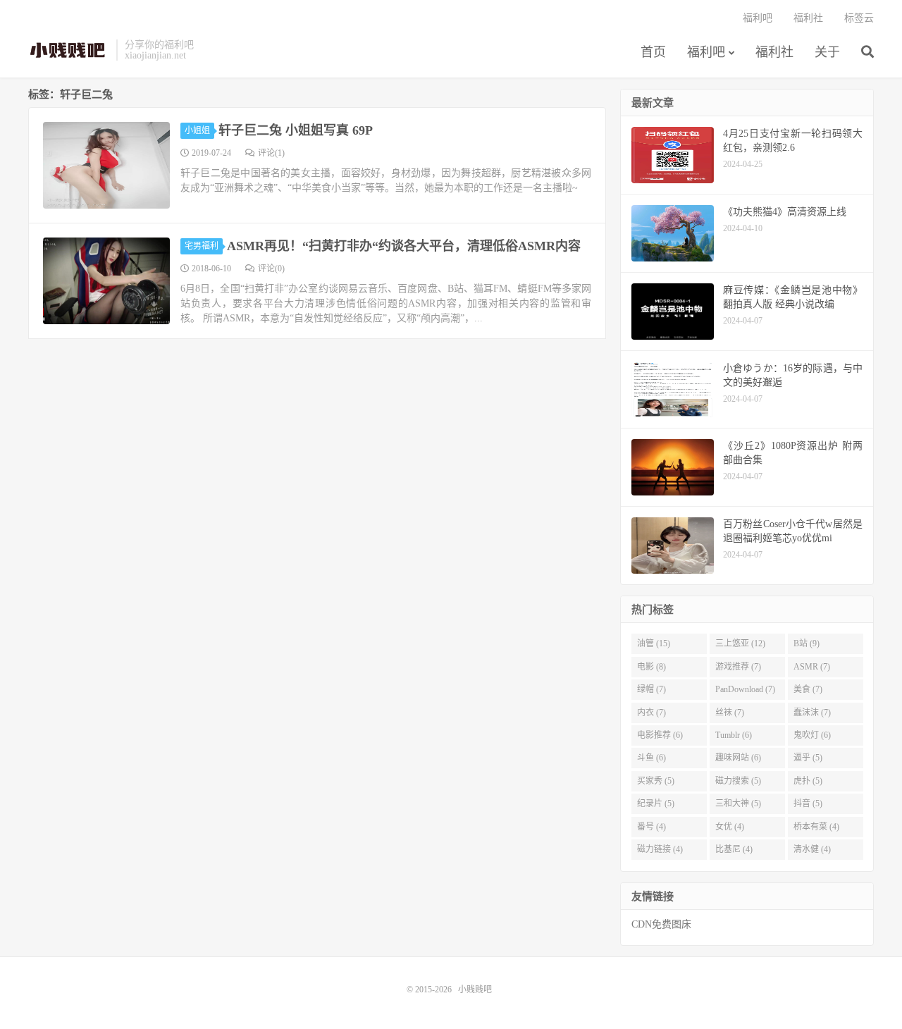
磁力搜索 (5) (738, 781)
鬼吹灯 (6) (812, 735)
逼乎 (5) (807, 758)
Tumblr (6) (733, 735)
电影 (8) (651, 667)
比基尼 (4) (734, 849)
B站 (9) (806, 643)
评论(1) (271, 153)
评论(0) (271, 268)
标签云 (859, 18)
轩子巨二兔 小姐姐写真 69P (295, 130)
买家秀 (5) (655, 781)
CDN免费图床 (661, 924)
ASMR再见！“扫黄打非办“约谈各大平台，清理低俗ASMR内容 (404, 246)
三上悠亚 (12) (740, 643)
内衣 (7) (651, 712)
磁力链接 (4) (660, 849)
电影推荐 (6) (660, 735)
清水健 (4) (812, 849)
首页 (653, 52)
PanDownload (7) (745, 689)
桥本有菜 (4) (816, 827)
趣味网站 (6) (738, 758)
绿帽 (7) (651, 689)
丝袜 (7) (729, 712)
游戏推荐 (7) (738, 667)
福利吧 (706, 52)
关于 (827, 52)
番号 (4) (651, 827)
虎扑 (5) (807, 781)
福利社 (774, 52)
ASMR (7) (811, 667)
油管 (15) (653, 643)
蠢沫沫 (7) (812, 712)
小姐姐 (197, 130)
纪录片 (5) (655, 803)
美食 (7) (807, 689)
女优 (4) (729, 827)
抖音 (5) (807, 803)
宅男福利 (201, 246)
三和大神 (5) (738, 803)
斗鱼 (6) (651, 758)
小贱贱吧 (68, 50)
